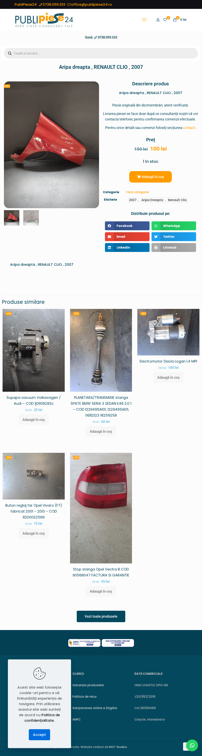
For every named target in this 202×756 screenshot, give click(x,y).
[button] (150, 177)
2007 (133, 200)
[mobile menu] (144, 19)
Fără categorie (137, 192)
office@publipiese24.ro (91, 4)
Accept (39, 734)
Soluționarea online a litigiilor (94, 708)
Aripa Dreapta (152, 200)
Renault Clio (177, 200)
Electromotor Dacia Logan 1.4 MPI (168, 361)
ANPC (76, 719)
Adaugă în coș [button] (33, 420)
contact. (189, 128)
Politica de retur (84, 696)
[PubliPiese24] (44, 20)
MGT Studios (118, 747)
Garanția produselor (88, 685)
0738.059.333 (54, 4)
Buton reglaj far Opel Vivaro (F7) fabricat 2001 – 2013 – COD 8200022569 (33, 511)
